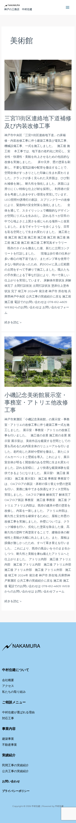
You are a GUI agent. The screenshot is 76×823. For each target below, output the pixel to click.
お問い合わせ (11, 781)
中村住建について (15, 670)
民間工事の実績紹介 (15, 765)
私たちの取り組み (14, 691)
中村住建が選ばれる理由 (18, 712)
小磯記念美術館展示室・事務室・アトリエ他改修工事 (36, 402)
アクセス (8, 685)
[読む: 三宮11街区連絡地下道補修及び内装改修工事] (38, 85)
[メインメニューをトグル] (67, 7)
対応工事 (8, 718)
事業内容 (9, 729)
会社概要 (8, 680)
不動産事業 (9, 744)
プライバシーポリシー (16, 791)
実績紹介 (9, 755)
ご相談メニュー (14, 702)
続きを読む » (13, 322)
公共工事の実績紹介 (15, 771)
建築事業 (8, 738)
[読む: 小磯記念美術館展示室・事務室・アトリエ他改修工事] (38, 361)
